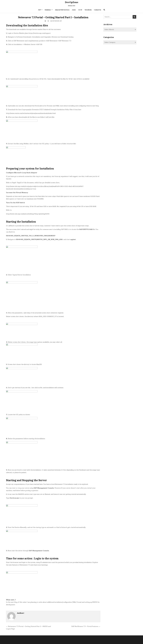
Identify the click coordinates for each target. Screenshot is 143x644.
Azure (74, 10)
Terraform (88, 10)
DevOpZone (71, 2)
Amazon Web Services (62, 10)
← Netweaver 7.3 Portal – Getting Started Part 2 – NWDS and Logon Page (28, 627)
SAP (39, 10)
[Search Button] (104, 10)
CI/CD (80, 10)
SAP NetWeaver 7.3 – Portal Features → (85, 626)
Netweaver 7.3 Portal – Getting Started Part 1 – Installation (53, 17)
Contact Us (97, 10)
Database (48, 10)
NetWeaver (55, 21)
